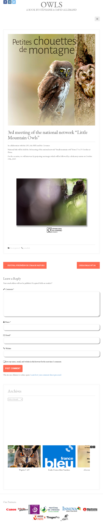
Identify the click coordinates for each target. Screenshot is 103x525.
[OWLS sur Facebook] (5, 2)
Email (8, 335)
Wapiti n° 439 (24, 469)
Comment (9, 289)
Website (8, 348)
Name (8, 322)
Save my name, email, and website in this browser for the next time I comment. (33, 361)
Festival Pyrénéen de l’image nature (25, 265)
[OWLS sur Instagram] (10, 2)
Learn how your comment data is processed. (46, 375)
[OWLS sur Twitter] (14, 2)
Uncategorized (15, 248)
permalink (26, 248)
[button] (94, 447)
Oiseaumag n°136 (88, 265)
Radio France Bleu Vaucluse (59, 469)
